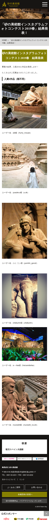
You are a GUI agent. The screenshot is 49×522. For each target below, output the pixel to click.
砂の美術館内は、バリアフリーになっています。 (24, 501)
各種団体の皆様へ (25, 494)
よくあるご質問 (13, 487)
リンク (21, 479)
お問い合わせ (36, 487)
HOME (4, 40)
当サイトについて (9, 479)
